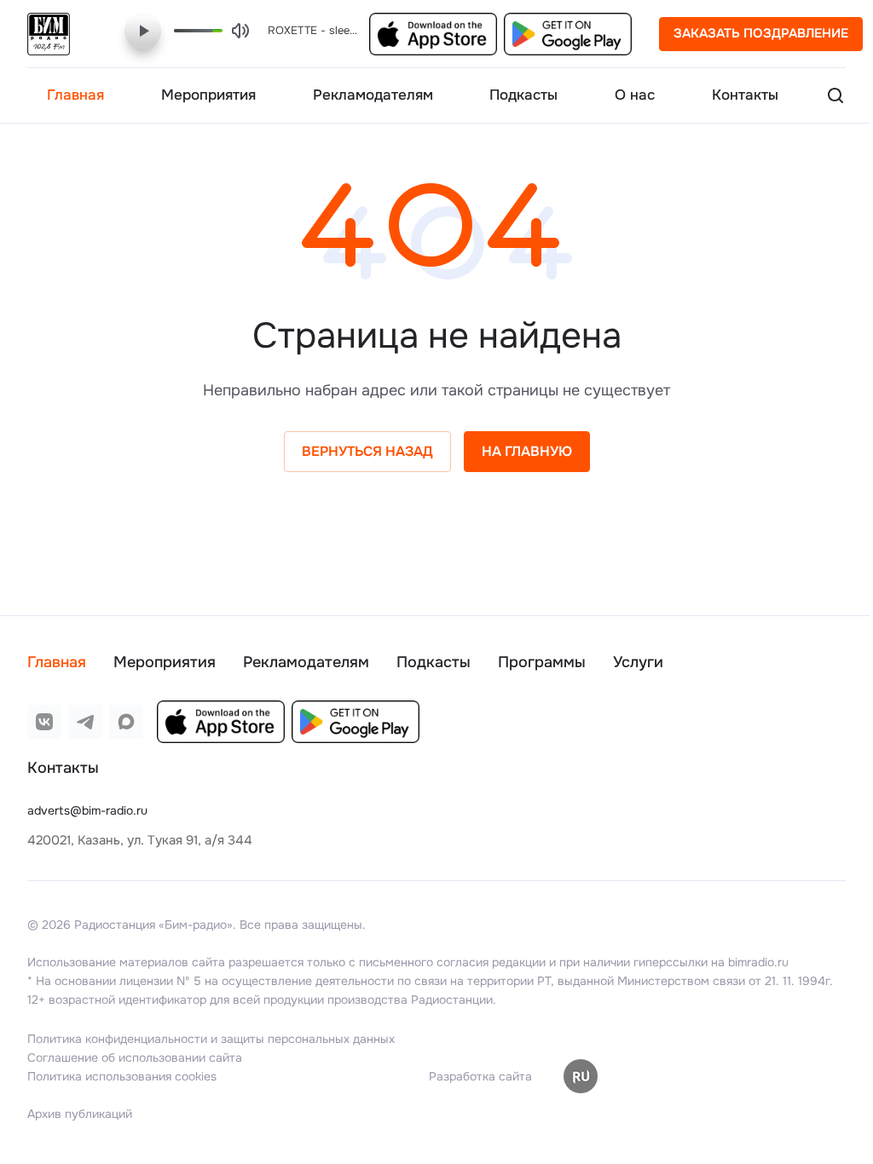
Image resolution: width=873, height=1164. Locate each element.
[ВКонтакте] (44, 722)
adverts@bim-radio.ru (87, 810)
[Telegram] (85, 722)
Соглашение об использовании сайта (134, 1057)
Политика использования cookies (122, 1076)
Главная (56, 662)
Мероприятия (164, 662)
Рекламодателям (306, 662)
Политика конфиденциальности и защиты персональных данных (211, 1038)
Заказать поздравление (761, 33)
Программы (542, 662)
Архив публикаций (79, 1113)
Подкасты (433, 662)
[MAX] (126, 722)
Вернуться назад (360, 451)
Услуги (638, 662)
